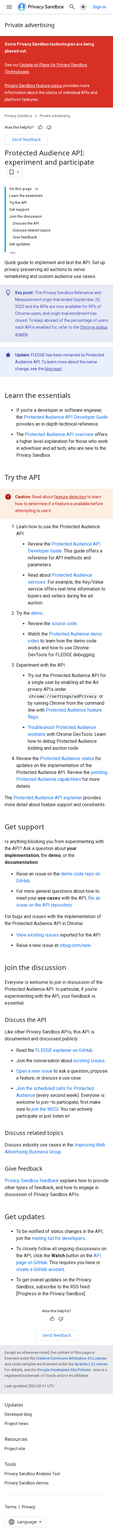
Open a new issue (34, 1071)
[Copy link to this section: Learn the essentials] (76, 395)
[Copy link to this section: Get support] (50, 827)
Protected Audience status (67, 758)
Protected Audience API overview (59, 434)
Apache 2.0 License (90, 1364)
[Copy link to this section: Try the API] (46, 477)
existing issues (89, 1060)
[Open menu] (9, 7)
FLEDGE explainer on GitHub (63, 1050)
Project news (16, 1423)
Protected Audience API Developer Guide (66, 417)
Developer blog (18, 1414)
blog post (53, 368)
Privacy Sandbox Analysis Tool (32, 1473)
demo (37, 613)
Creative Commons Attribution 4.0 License (71, 1358)
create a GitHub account (40, 1269)
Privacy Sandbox (18, 116)
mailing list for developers (58, 1238)
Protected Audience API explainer (47, 797)
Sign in (99, 7)
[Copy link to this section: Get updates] (51, 1217)
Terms (11, 1507)
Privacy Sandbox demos (27, 1483)
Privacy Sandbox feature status (33, 85)
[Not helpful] (49, 127)
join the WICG (45, 1109)
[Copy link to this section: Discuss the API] (52, 1020)
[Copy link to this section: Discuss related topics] (69, 1133)
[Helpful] (40, 127)
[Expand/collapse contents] (36, 188)
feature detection (70, 497)
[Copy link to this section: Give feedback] (48, 1168)
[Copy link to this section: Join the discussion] (72, 968)
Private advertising (29, 25)
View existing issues (37, 935)
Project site (15, 1448)
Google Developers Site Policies (64, 1370)
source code (64, 623)
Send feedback (26, 139)
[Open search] (72, 6)
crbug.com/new (74, 945)
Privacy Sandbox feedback (32, 1180)
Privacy (28, 1507)
